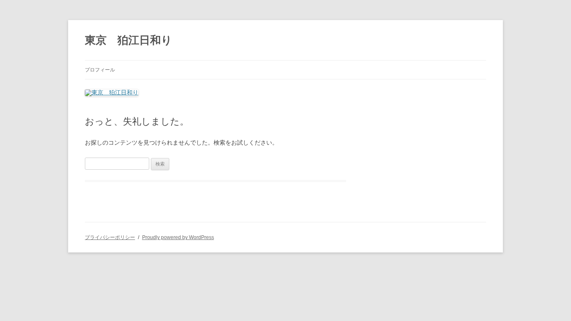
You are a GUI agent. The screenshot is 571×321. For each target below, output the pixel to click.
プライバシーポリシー (110, 237)
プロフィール (100, 70)
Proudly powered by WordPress (178, 237)
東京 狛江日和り (128, 40)
